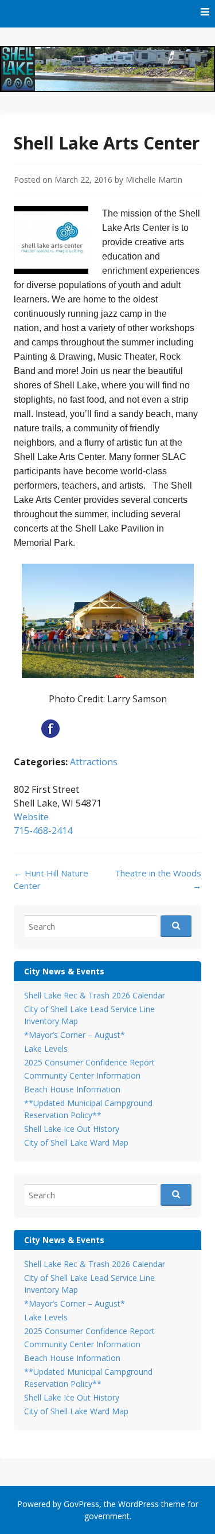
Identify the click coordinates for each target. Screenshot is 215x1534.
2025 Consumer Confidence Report (89, 1062)
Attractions (94, 762)
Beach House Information (72, 1089)
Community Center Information (82, 1075)
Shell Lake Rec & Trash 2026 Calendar (94, 995)
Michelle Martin (154, 179)
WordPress (138, 1503)
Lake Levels (46, 1048)
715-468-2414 (43, 830)
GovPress (81, 1503)
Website (31, 817)
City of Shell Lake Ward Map (76, 1142)
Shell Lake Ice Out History (71, 1128)
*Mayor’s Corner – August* (74, 1034)
